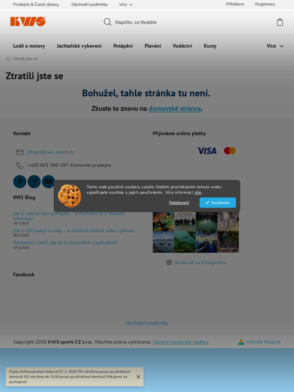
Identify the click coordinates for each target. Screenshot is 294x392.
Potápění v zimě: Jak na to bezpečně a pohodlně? (65, 242)
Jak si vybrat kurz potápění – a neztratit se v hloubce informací (69, 216)
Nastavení (179, 202)
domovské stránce (175, 108)
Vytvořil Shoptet (263, 342)
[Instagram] (34, 181)
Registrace (265, 4)
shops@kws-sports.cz (51, 152)
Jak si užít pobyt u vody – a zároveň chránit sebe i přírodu (74, 230)
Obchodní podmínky (89, 4)
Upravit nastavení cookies (180, 342)
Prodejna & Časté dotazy (36, 4)
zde (197, 192)
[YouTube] (48, 181)
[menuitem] (29, 46)
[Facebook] (19, 181)
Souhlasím (220, 202)
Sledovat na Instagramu (200, 262)
